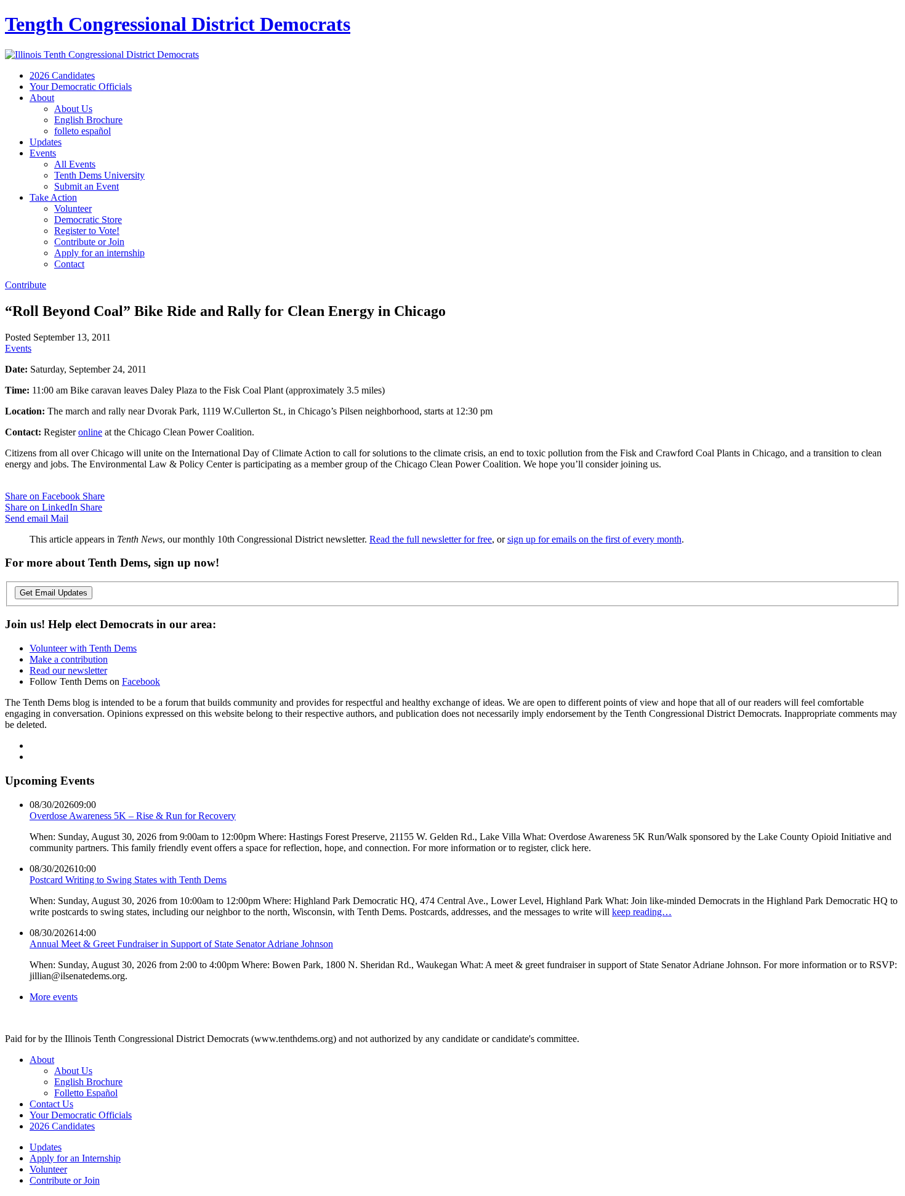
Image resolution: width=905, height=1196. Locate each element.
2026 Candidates (62, 75)
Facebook (141, 681)
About (42, 97)
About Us (73, 108)
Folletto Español (86, 1093)
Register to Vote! (86, 230)
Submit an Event (86, 186)
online (90, 432)
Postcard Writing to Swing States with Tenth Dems (128, 880)
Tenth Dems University (99, 175)
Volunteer (73, 208)
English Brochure (88, 120)
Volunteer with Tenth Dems (83, 648)
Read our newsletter (68, 670)
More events (54, 997)
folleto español (82, 131)
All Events (74, 164)
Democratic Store (88, 219)
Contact (69, 264)
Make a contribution (69, 659)
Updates (46, 142)
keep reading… (642, 912)
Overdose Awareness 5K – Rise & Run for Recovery (133, 815)
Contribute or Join (89, 241)
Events (43, 153)
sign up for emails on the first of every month (594, 539)
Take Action (53, 197)
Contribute (25, 285)
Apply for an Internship (75, 1158)
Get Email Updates (53, 592)
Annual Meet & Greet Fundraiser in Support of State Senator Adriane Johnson (181, 944)
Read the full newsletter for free (430, 539)
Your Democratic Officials (81, 86)
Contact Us (51, 1104)
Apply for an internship (99, 253)
